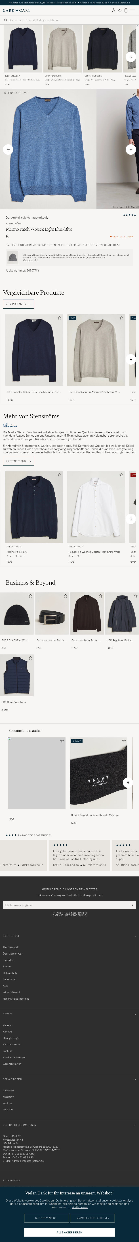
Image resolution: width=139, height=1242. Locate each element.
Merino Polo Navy (17, 551)
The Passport (10, 947)
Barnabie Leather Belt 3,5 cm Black (51, 640)
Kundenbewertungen (14, 1057)
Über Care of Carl (13, 953)
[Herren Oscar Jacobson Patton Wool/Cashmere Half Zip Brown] (87, 613)
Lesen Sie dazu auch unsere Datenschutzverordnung (69, 914)
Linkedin (8, 1109)
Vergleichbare (33, 292)
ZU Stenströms (16, 461)
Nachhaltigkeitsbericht (16, 998)
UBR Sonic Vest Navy (13, 702)
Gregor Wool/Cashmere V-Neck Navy (100, 80)
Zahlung (7, 1051)
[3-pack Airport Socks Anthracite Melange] (98, 811)
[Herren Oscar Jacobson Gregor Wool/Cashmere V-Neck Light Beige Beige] (62, 48)
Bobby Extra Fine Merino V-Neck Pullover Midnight (22, 80)
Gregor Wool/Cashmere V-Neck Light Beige (62, 80)
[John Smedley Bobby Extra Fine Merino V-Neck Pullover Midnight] (34, 388)
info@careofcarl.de (33, 1160)
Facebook (8, 1096)
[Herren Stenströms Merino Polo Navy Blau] (34, 507)
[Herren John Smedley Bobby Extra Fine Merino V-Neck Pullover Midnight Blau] (23, 48)
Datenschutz (10, 973)
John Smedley (12, 76)
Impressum (9, 979)
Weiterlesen (80, 1207)
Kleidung (9, 93)
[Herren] (37, 773)
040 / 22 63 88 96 (22, 1157)
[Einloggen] (113, 10)
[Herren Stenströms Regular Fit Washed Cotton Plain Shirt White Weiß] (96, 507)
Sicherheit (8, 960)
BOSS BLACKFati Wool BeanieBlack (14, 640)
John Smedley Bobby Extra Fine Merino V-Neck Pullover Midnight (33, 392)
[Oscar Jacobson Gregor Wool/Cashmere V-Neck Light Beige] (96, 388)
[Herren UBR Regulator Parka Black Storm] (122, 613)
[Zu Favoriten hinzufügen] (59, 318)
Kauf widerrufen (12, 1044)
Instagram (8, 1090)
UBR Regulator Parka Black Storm (119, 640)
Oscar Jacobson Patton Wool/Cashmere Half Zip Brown (86, 640)
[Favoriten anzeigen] (120, 10)
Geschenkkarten (12, 1063)
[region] (69, 855)
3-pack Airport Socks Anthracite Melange (95, 815)
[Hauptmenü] (132, 10)
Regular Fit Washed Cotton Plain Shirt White (94, 551)
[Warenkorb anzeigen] (126, 10)
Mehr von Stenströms (31, 416)
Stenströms (14, 223)
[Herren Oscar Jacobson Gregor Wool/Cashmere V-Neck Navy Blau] (102, 48)
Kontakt (7, 1031)
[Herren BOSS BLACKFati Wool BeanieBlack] (17, 613)
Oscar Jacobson (53, 76)
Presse (6, 966)
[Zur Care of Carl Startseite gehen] (16, 10)
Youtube (7, 1103)
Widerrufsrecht (11, 992)
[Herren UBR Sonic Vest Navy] (17, 675)
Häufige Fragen (11, 1038)
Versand (7, 1025)
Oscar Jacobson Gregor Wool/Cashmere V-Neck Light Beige (93, 392)
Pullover (23, 93)
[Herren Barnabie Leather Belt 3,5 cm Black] (52, 613)
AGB (5, 985)
